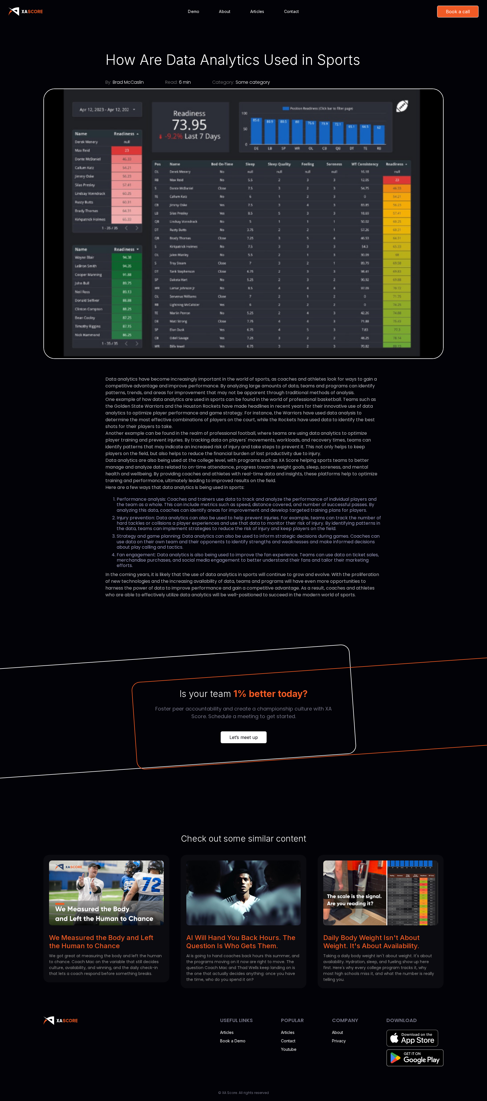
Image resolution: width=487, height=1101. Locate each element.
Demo (193, 11)
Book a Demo (232, 1040)
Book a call (458, 11)
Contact (291, 11)
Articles (257, 11)
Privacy (339, 1040)
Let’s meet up (243, 737)
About (224, 11)
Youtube (288, 1049)
